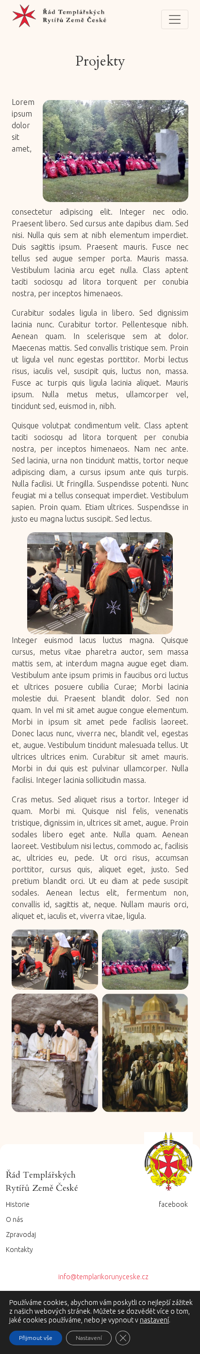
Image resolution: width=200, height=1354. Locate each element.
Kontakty (19, 1249)
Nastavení (89, 1338)
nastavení (154, 1320)
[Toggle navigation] (174, 19)
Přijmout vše (35, 1338)
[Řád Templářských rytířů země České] (60, 19)
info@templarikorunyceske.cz (103, 1277)
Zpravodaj (21, 1234)
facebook (173, 1204)
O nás (14, 1219)
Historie (18, 1204)
